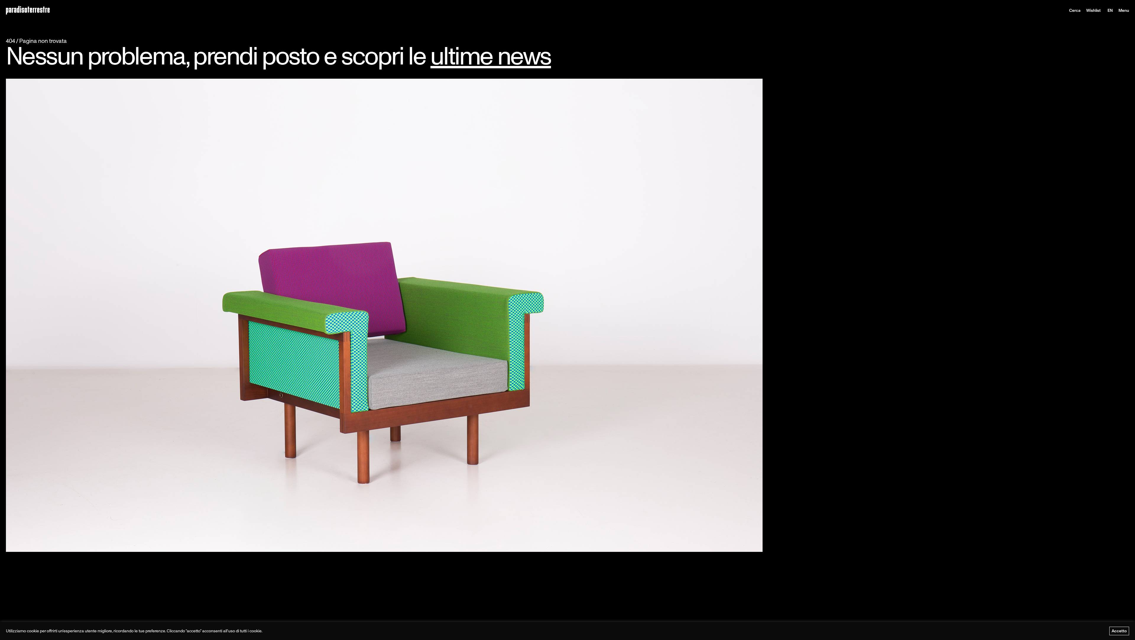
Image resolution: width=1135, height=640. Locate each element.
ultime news (490, 55)
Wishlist (1093, 10)
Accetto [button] (1119, 630)
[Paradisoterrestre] (28, 10)
